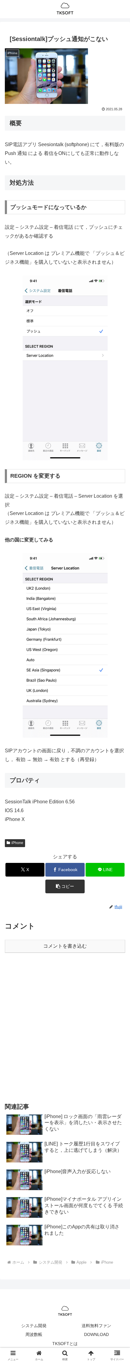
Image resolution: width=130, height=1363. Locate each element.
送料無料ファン (96, 1325)
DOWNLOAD (96, 1334)
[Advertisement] (65, 1027)
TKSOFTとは (65, 1343)
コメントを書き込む (65, 946)
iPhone (17, 843)
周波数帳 (33, 1334)
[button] (64, 886)
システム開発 (34, 1325)
